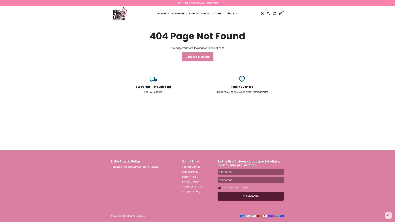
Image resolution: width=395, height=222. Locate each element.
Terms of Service (192, 186)
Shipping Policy (191, 191)
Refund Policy (190, 172)
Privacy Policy (190, 181)
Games (163, 13)
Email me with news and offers (236, 187)
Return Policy (190, 177)
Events (205, 13)
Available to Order (185, 13)
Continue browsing (197, 57)
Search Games (191, 167)
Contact (218, 13)
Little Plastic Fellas (136, 216)
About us (232, 13)
